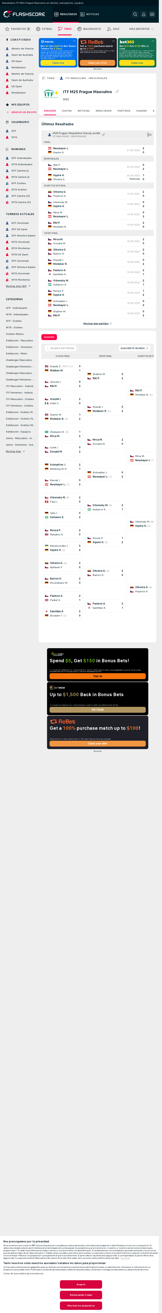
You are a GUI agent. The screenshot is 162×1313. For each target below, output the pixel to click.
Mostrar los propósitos (81, 1305)
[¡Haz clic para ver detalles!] (97, 150)
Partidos (123, 110)
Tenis (51, 78)
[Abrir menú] (152, 14)
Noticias (84, 110)
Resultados (104, 110)
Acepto (81, 1284)
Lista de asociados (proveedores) (23, 1273)
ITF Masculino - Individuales (86, 78)
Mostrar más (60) (16, 286)
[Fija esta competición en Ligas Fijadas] (117, 91)
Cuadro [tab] (49, 337)
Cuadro (141, 110)
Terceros (125, 1258)
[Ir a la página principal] (27, 14)
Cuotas (67, 110)
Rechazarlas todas (81, 1294)
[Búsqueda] (135, 14)
